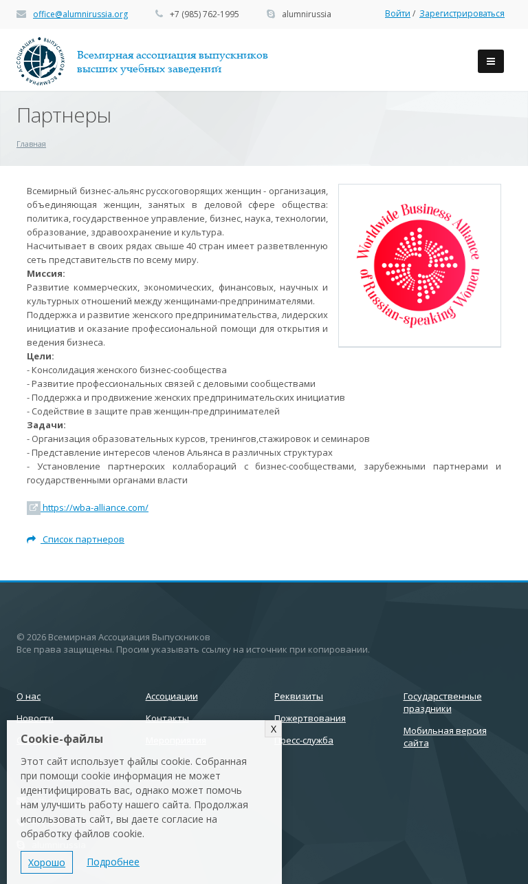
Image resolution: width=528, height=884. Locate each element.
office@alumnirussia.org (80, 14)
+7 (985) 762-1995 (204, 14)
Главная (31, 143)
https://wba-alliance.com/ (94, 507)
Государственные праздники (443, 702)
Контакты (167, 718)
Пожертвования (310, 718)
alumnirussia (306, 14)
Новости (35, 718)
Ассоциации (172, 696)
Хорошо (46, 862)
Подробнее (113, 861)
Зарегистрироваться (462, 13)
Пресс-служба (303, 740)
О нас (28, 696)
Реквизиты (298, 696)
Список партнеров (82, 539)
